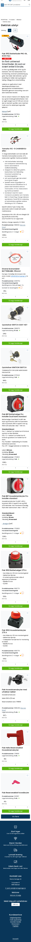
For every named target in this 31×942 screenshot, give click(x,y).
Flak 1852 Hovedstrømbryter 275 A (14, 631)
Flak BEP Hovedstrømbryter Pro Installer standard (15, 497)
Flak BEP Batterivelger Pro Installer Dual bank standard (14, 415)
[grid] (15, 30)
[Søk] (29, 4)
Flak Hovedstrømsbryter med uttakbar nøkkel (14, 690)
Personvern (15, 924)
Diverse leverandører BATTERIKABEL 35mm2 (11, 270)
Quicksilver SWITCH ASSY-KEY (14, 325)
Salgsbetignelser (15, 918)
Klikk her (15, 904)
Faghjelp (15, 926)
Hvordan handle (15, 922)
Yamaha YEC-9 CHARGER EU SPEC (14, 149)
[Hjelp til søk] (2, 5)
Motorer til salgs (15, 895)
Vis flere (15, 816)
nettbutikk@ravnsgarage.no (18, 276)
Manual (4, 111)
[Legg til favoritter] (27, 36)
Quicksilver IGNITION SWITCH (14, 367)
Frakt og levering (15, 920)
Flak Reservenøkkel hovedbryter (15, 792)
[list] (9, 30)
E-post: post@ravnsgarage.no (15, 888)
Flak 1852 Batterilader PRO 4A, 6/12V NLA (14, 54)
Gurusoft (16, 939)
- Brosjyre (5, 524)
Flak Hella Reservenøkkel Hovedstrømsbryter (12, 749)
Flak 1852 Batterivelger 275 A (14, 570)
